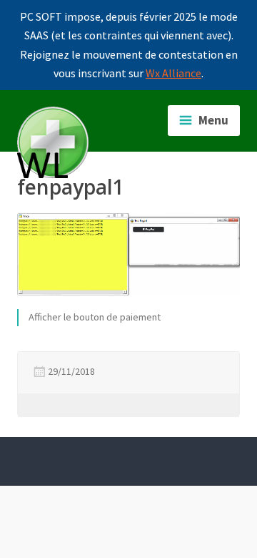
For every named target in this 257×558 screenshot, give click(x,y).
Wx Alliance (173, 73)
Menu (213, 120)
